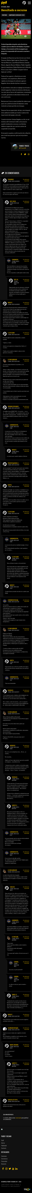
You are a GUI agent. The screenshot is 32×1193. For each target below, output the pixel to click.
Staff (2, 1140)
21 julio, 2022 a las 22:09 (13, 361)
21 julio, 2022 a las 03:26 (14, 1047)
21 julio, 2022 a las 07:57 (14, 834)
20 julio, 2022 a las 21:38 (13, 1101)
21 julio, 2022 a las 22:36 (13, 334)
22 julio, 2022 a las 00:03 (14, 304)
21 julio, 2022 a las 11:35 (13, 602)
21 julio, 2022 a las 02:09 (15, 779)
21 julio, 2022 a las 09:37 (15, 922)
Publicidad (4, 1146)
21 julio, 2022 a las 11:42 (13, 513)
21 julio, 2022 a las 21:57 (15, 997)
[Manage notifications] (28, 1189)
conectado (18, 1118)
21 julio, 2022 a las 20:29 (15, 559)
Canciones (4, 1156)
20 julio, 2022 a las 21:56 (13, 1016)
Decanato (3, 1164)
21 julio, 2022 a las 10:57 (13, 630)
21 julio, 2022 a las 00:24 (14, 889)
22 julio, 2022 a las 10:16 (15, 262)
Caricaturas (4, 1159)
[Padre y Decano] (4, 3)
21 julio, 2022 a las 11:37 (14, 679)
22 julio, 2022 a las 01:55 (15, 1065)
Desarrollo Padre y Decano (8, 1182)
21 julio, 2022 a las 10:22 (16, 965)
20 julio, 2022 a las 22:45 (14, 872)
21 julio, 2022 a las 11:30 (14, 662)
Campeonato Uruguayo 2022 (17, 15)
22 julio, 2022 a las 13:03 (16, 282)
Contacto (3, 1148)
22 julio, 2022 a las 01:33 (15, 807)
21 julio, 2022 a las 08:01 (14, 854)
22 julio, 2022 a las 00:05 (14, 181)
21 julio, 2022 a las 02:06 (14, 747)
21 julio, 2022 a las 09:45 (15, 939)
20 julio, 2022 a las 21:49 (13, 1030)
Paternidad (4, 1161)
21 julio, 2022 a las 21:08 (14, 427)
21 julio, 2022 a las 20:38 (13, 408)
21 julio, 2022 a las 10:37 (16, 979)
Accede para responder (26, 180)
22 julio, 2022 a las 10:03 (14, 203)
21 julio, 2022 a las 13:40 (14, 541)
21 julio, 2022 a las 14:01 (13, 465)
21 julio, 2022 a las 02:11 (13, 692)
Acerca (3, 1143)
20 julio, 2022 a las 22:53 (14, 714)
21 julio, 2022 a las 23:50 (15, 452)
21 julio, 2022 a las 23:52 (14, 587)
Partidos (4, 15)
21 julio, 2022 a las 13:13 (13, 486)
